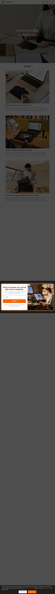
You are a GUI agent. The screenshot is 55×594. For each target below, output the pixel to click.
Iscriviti (14, 301)
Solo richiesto (22, 591)
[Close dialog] (52, 285)
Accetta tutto (32, 591)
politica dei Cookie (47, 588)
